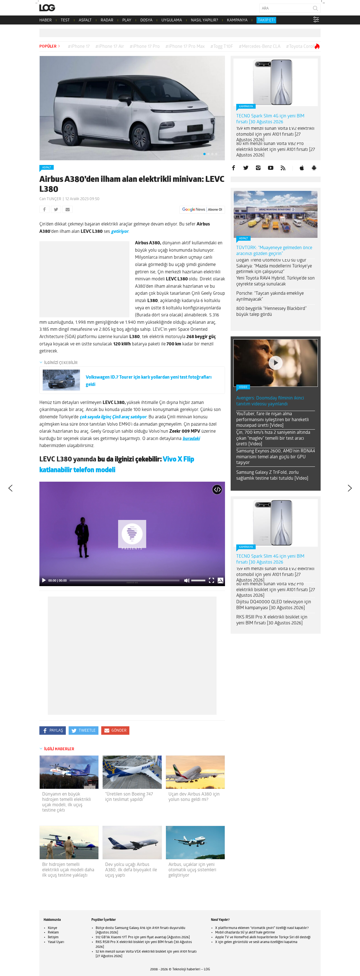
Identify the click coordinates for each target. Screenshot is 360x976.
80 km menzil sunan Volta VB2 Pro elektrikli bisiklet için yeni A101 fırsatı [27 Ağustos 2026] (275, 150)
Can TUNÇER (50, 199)
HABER (45, 20)
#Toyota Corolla (301, 46)
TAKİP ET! (266, 20)
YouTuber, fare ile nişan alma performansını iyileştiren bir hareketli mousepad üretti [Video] (272, 420)
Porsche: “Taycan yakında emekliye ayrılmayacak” (270, 296)
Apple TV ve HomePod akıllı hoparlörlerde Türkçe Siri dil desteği (262, 937)
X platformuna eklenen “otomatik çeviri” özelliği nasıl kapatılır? (262, 928)
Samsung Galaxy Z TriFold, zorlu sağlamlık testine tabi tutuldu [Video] (272, 475)
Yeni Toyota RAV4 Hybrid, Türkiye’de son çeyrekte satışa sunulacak (275, 281)
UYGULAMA (171, 20)
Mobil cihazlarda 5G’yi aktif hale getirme (245, 932)
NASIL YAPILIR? (204, 20)
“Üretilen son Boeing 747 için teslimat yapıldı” (129, 797)
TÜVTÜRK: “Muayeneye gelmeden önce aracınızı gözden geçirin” (274, 251)
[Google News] (202, 210)
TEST (65, 20)
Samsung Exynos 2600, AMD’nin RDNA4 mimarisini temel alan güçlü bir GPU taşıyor (275, 457)
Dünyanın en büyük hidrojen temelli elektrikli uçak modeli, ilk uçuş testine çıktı (66, 802)
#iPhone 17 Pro (145, 46)
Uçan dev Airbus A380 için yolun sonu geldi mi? (194, 797)
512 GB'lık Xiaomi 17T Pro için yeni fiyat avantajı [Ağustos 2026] (143, 937)
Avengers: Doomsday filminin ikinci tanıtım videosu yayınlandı (270, 401)
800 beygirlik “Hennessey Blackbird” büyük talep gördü (271, 312)
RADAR (107, 20)
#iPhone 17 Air (109, 46)
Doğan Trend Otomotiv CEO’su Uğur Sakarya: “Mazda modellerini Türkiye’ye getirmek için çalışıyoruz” (274, 266)
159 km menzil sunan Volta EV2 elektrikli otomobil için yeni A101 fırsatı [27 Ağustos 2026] (275, 134)
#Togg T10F (221, 46)
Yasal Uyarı (56, 942)
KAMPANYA (237, 20)
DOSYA (146, 20)
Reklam (53, 932)
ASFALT (85, 20)
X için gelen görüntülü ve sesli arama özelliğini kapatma (256, 942)
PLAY (126, 20)
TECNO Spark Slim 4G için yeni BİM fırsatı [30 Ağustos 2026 (270, 119)
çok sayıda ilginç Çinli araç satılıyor (113, 417)
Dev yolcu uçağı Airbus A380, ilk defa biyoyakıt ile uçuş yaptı (131, 870)
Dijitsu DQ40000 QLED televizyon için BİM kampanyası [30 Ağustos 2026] (273, 605)
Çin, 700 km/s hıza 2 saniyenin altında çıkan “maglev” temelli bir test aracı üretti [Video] (273, 438)
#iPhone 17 (79, 46)
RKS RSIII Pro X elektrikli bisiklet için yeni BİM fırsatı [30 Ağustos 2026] (271, 620)
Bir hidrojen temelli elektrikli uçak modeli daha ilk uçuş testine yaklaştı (68, 870)
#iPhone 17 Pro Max (185, 46)
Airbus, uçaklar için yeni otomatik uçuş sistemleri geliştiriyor (192, 870)
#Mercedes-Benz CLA (259, 46)
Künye (52, 928)
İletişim (53, 937)
